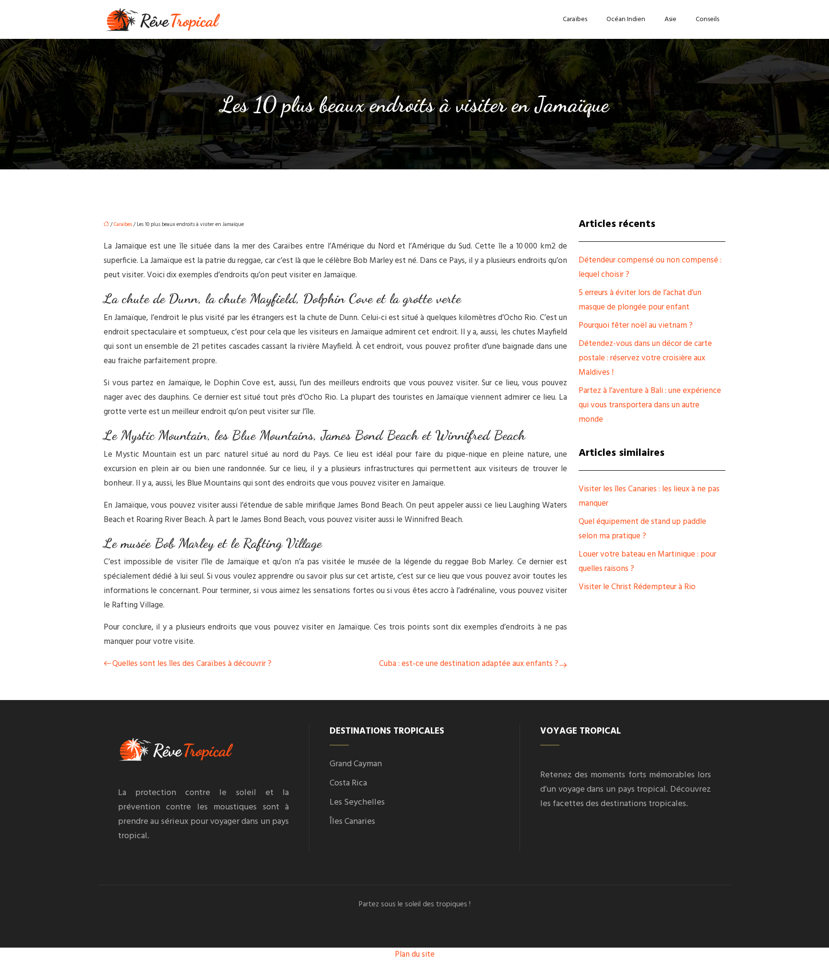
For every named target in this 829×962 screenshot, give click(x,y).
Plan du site (415, 954)
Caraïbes (575, 19)
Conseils (707, 19)
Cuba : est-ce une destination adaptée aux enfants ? (468, 663)
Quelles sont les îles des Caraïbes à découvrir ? (192, 663)
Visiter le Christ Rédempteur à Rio (637, 587)
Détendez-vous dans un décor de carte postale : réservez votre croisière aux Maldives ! (645, 358)
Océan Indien (625, 19)
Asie (670, 19)
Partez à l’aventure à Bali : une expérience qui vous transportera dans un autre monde (650, 405)
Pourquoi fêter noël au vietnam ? (636, 325)
